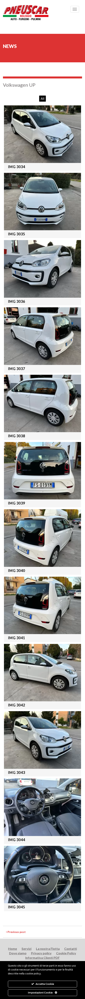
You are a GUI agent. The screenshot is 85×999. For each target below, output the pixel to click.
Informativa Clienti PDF (42, 957)
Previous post (16, 932)
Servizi (26, 948)
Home (12, 948)
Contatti (70, 948)
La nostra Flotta (48, 948)
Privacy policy (41, 953)
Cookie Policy (66, 953)
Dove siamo (17, 953)
